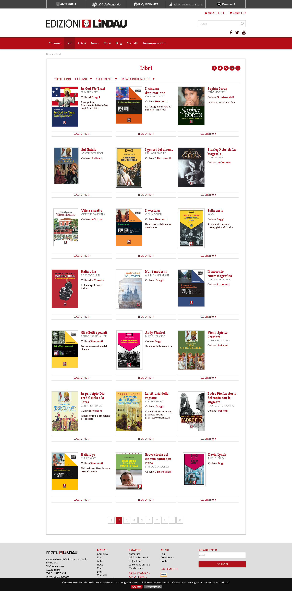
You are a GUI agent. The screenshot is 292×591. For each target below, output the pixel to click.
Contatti (132, 43)
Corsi (107, 43)
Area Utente (167, 557)
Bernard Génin (154, 96)
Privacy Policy (153, 586)
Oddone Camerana (93, 214)
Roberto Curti (90, 275)
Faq (163, 553)
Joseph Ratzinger (92, 153)
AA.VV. (211, 214)
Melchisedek (136, 568)
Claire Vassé (88, 458)
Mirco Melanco (155, 336)
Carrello (239, 12)
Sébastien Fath (90, 92)
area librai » (138, 577)
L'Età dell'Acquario (139, 557)
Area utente (216, 12)
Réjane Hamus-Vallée (94, 336)
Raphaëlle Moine (155, 153)
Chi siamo (55, 43)
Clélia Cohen (153, 214)
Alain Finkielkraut (157, 275)
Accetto (136, 586)
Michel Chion (216, 458)
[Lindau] (111, 23)
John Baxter (215, 157)
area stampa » (139, 573)
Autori (81, 43)
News (95, 43)
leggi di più (81, 133)
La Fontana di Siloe (139, 564)
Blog (119, 43)
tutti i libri (62, 79)
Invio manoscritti (154, 43)
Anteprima (134, 553)
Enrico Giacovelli (157, 466)
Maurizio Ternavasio (221, 405)
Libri (69, 43)
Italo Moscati (216, 92)
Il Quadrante (136, 560)
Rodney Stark (154, 401)
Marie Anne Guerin (219, 279)
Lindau (49, 54)
